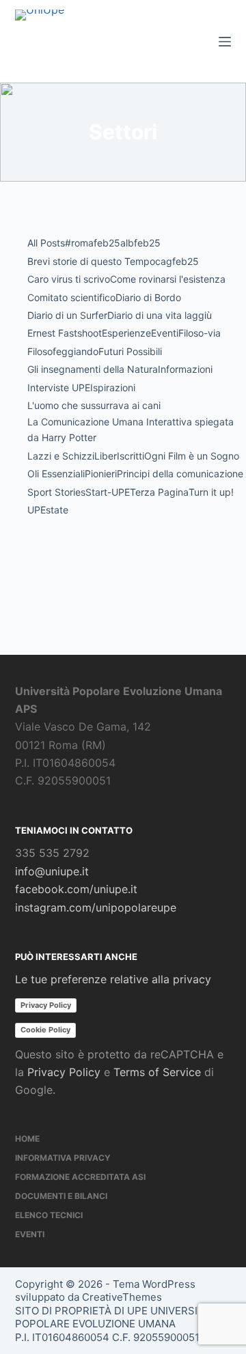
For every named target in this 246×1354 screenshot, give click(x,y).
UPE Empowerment (67, 561)
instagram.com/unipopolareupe (95, 907)
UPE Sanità (173, 561)
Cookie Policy (45, 1029)
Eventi (29, 1234)
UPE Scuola (40, 594)
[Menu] (225, 42)
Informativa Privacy (63, 1158)
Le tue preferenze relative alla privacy (113, 979)
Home (27, 1138)
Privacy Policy (45, 1005)
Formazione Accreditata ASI (80, 1177)
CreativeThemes (122, 1296)
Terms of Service (157, 1072)
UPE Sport (116, 594)
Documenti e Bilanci (61, 1196)
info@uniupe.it (52, 871)
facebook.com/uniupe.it (76, 889)
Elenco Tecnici (49, 1215)
